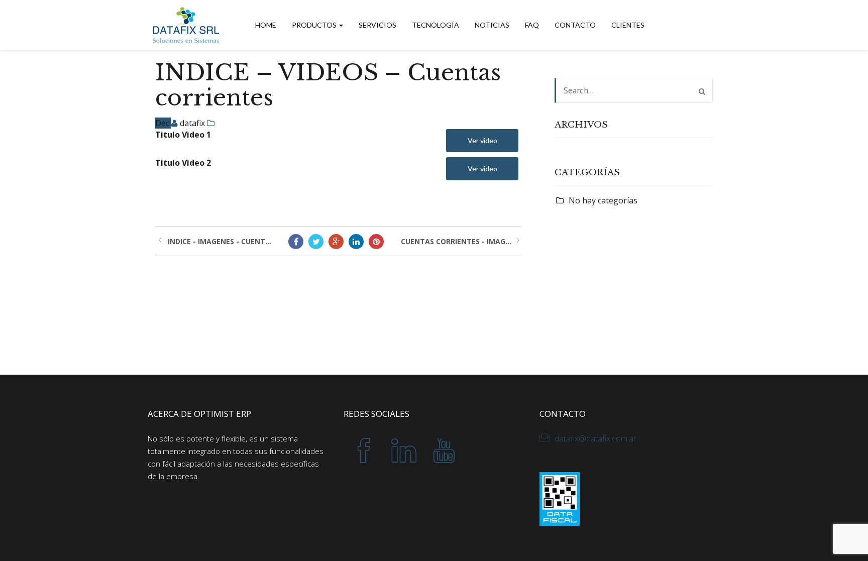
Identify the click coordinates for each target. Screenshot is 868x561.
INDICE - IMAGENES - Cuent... (219, 241)
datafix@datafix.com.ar (595, 438)
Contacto (575, 25)
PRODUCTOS (315, 25)
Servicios (377, 25)
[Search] (702, 91)
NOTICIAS (492, 25)
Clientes (627, 25)
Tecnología (435, 25)
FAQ (532, 25)
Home (265, 25)
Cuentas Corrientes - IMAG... (456, 241)
